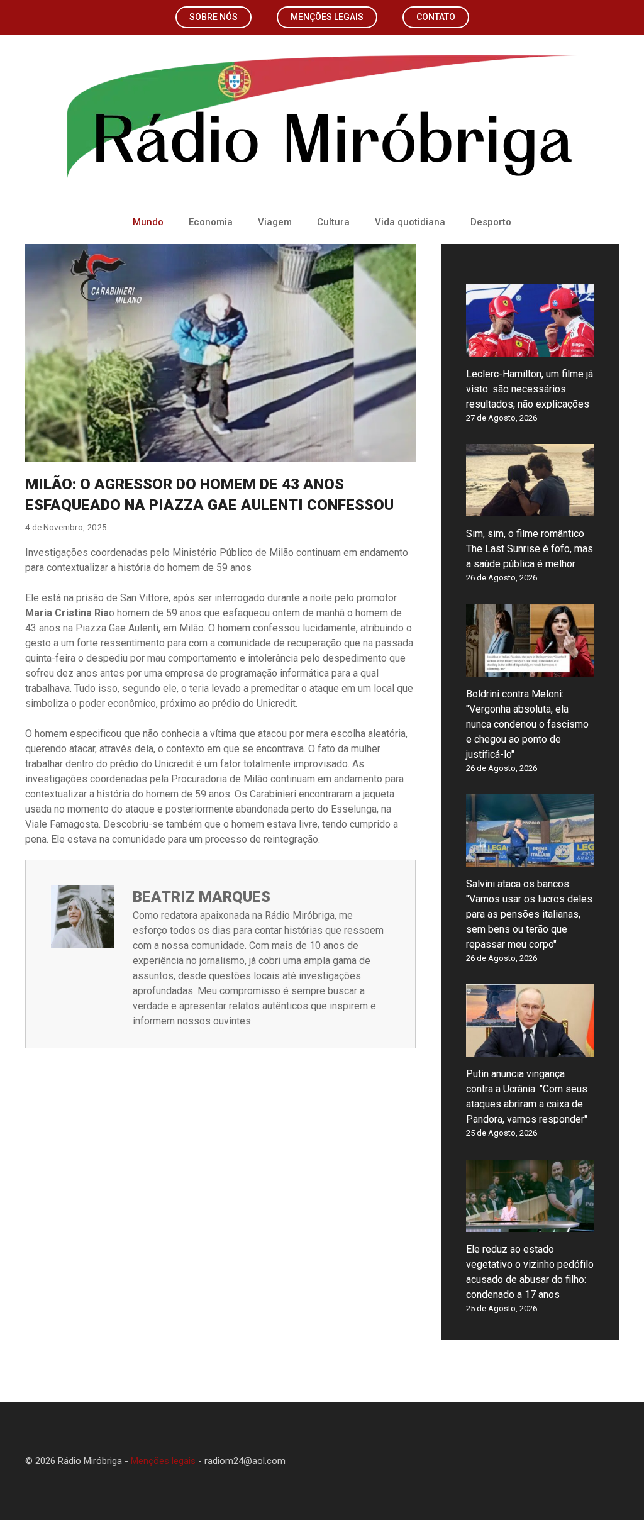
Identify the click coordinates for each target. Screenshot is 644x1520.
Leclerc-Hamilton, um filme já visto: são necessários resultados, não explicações (529, 389)
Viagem (275, 222)
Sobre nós (213, 17)
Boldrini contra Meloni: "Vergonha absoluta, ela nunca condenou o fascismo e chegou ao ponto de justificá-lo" (527, 724)
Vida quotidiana (410, 222)
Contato (435, 17)
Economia (211, 222)
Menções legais (327, 17)
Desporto (490, 222)
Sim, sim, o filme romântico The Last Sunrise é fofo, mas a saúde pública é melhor (529, 549)
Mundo (148, 222)
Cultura (333, 222)
